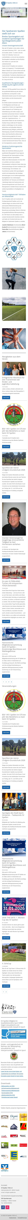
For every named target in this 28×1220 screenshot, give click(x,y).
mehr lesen (6, 397)
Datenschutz (12, 1218)
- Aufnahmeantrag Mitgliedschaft (10, 1088)
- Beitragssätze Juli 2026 (7, 1086)
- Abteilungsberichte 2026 (8, 1095)
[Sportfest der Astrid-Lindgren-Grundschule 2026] (14, 458)
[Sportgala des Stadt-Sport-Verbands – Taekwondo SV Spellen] (14, 802)
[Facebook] (3, 1207)
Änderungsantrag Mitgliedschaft (10, 1090)
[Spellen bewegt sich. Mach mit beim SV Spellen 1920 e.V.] (9, 3)
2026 (11, 1093)
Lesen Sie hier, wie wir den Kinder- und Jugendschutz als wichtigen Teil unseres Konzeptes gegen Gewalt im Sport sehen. (12, 1074)
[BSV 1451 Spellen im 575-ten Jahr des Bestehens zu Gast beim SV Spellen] (14, 414)
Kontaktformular (22, 1218)
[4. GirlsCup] (14, 952)
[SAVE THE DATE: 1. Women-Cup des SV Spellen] (14, 906)
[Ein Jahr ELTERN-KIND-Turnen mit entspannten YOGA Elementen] (14, 572)
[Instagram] (7, 1207)
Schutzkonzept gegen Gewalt (10, 1097)
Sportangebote (6, 1093)
